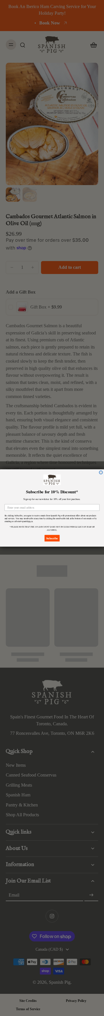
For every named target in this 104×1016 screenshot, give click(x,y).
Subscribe (52, 538)
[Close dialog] (101, 472)
